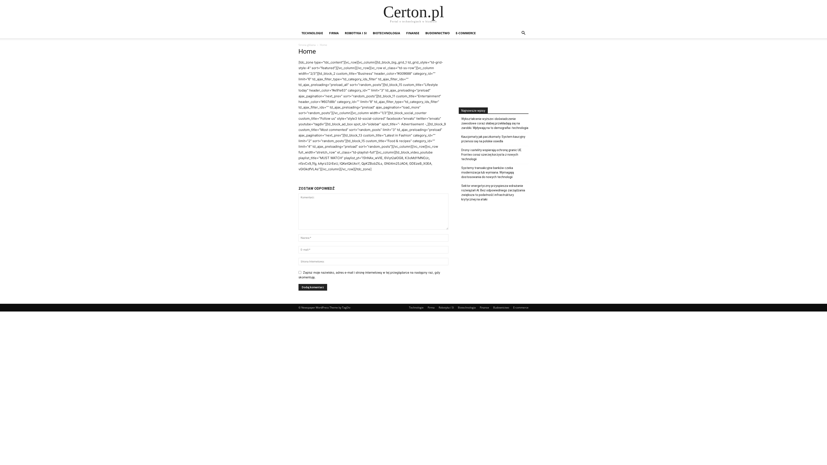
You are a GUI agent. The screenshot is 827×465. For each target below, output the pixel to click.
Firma (334, 33)
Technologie (312, 33)
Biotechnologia (386, 33)
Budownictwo (437, 33)
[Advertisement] (494, 78)
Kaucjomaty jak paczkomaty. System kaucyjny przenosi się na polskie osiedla (493, 139)
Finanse (412, 33)
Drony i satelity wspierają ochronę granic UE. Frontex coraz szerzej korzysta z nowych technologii (491, 154)
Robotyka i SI (356, 33)
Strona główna (307, 45)
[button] (523, 33)
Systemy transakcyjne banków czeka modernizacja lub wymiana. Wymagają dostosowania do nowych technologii (487, 172)
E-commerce (466, 33)
